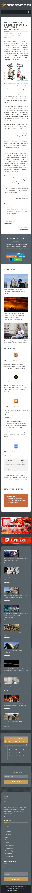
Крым (6, 829)
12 (12, 750)
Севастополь (8, 831)
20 (16, 752)
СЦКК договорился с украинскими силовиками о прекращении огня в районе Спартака (17, 211)
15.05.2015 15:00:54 (9, 33)
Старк (5, 360)
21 (19, 752)
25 (9, 755)
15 (23, 750)
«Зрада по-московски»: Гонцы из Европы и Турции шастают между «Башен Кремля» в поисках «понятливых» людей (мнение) (14, 316)
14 (19, 750)
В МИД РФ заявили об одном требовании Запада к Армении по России (14, 291)
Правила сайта (9, 848)
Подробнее (7, 563)
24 (5, 755)
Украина (7, 837)
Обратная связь (9, 856)
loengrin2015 (7, 406)
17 (5, 752)
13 (16, 750)
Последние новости (10, 845)
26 (12, 755)
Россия (7, 826)
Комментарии (8, 853)
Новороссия (8, 834)
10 (5, 750)
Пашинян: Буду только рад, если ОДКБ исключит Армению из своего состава (15, 342)
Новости (19, 33)
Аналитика (6, 35)
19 (12, 752)
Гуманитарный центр (10, 840)
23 (26, 752)
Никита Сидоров (17, 35)
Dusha (5, 451)
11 (9, 750)
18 (9, 752)
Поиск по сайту (9, 851)
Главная (7, 842)
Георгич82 (7, 382)
